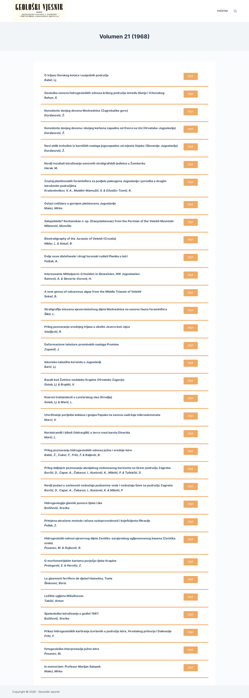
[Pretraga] (235, 11)
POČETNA (222, 10)
